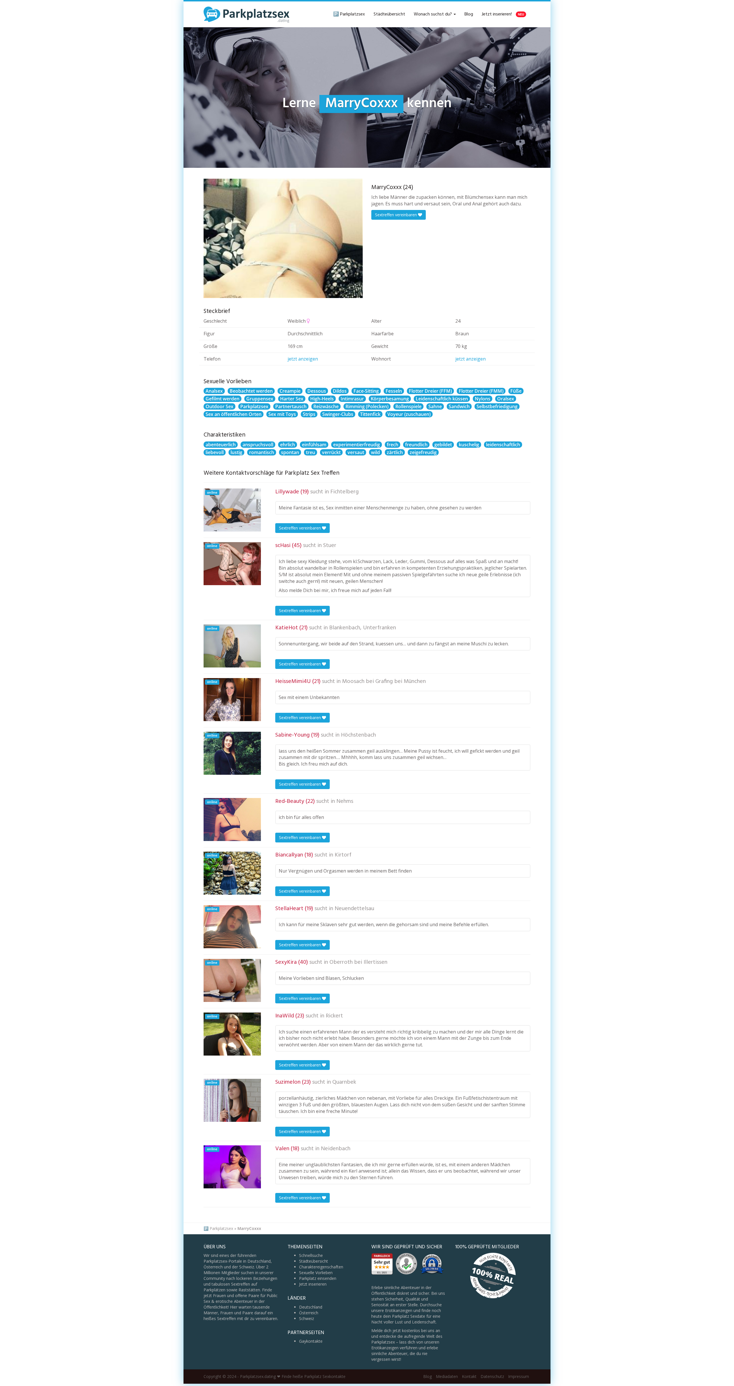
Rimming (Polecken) (367, 406)
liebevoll (215, 452)
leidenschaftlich (503, 444)
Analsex (214, 391)
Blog (468, 14)
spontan (290, 452)
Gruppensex (259, 399)
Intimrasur (352, 399)
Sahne (435, 406)
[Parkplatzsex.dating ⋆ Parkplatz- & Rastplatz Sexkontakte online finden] (246, 14)
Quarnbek (344, 1082)
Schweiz (306, 1318)
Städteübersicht (389, 14)
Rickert (334, 1016)
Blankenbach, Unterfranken (362, 627)
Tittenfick (370, 414)
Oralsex (505, 399)
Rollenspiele (408, 406)
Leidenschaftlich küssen (442, 399)
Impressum (518, 1376)
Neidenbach (335, 1148)
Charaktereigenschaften (321, 1267)
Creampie (290, 391)
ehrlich (287, 444)
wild (375, 452)
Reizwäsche (326, 406)
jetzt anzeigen (303, 359)
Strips (309, 414)
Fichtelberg (344, 491)
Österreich (308, 1312)
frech (392, 444)
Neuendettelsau (354, 908)
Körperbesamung (390, 399)
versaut (356, 452)
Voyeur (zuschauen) (409, 414)
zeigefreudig (423, 452)
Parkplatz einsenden (317, 1278)
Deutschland (310, 1307)
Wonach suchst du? (433, 14)
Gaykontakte (311, 1341)
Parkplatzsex (254, 406)
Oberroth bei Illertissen (358, 962)
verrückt (331, 452)
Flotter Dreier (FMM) (481, 391)
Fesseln (394, 391)
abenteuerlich (221, 444)
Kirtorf (343, 855)
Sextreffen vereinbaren (396, 214)
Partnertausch (291, 406)
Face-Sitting (366, 391)
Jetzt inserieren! (503, 14)
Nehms (344, 801)
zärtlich (395, 452)
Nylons (482, 399)
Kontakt (469, 1376)
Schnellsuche (311, 1255)
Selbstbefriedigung (497, 406)
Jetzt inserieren (313, 1284)
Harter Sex (291, 399)
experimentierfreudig (356, 444)
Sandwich (459, 406)
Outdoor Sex (219, 406)
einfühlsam (314, 444)
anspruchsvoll (258, 444)
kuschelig (469, 444)
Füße (516, 391)
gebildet (443, 444)
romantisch (261, 452)
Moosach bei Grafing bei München (384, 681)
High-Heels (322, 399)
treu (310, 452)
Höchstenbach (358, 735)
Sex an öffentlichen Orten (233, 414)
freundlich (416, 444)
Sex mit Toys (282, 414)
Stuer (329, 545)
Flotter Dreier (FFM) (430, 391)
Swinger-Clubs (337, 414)
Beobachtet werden (251, 391)
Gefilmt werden (222, 399)
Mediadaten (447, 1376)
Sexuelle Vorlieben (316, 1272)
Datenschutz (492, 1376)
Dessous (316, 391)
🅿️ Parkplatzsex (349, 14)
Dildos (340, 391)
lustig (236, 452)
